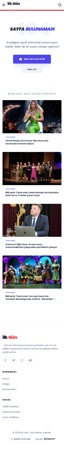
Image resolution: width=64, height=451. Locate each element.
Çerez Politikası (10, 417)
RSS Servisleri (9, 389)
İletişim (6, 384)
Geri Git (32, 69)
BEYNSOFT (50, 438)
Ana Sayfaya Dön (34, 59)
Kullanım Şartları (11, 411)
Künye (5, 378)
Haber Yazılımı (22, 439)
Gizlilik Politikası (10, 406)
